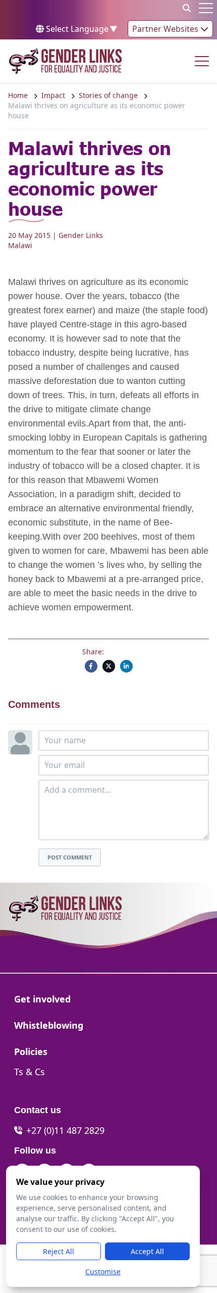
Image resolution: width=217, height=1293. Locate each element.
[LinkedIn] (126, 666)
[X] (108, 666)
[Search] (187, 8)
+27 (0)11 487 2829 (65, 1130)
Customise (103, 1271)
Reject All (58, 1251)
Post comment (69, 857)
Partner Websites (166, 28)
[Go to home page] (65, 61)
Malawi (20, 245)
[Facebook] (91, 666)
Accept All (147, 1251)
